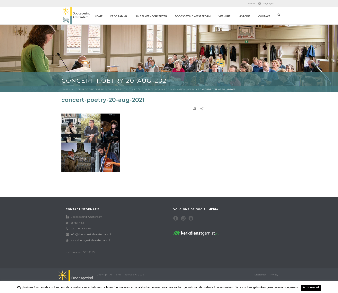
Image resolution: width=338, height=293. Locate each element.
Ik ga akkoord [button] (311, 287)
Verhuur (224, 16)
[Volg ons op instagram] (183, 218)
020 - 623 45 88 (81, 228)
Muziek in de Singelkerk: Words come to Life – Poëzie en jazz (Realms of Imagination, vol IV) (133, 89)
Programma (119, 16)
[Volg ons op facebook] (175, 218)
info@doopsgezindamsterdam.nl (91, 234)
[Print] (194, 109)
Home (98, 16)
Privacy (274, 274)
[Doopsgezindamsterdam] (75, 280)
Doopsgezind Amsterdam (193, 16)
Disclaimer (260, 274)
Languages (268, 3)
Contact (264, 16)
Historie (244, 16)
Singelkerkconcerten (151, 16)
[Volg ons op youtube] (191, 218)
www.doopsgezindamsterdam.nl (90, 240)
